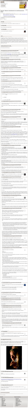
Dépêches (4, 0)
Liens (10, 0)
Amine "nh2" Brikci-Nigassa (7, 323)
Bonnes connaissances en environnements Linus (12, 11)
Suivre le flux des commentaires (5, 392)
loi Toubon (13, 16)
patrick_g (4, 51)
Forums (12, 0)
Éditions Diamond (3, 400)
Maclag (4, 92)
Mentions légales (17, 398)
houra (4, 248)
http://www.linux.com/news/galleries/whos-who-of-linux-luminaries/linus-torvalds (11, 379)
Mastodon (12, 127)
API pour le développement (18, 404)
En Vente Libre (3, 402)
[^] (1, 25)
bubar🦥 (4, 68)
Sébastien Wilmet (5, 127)
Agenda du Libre (3, 398)
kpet (3, 22)
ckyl (3, 177)
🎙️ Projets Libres (19, 0)
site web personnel (7, 51)
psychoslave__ (4, 110)
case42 (3, 36)
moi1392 (4, 46)
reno (3, 81)
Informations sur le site (18, 400)
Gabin (3, 298)
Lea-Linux (3, 404)
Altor (4, 307)
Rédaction (15, 0)
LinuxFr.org (23, 4)
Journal (2, 10)
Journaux (7, 0)
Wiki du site (17, 402)
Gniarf (3, 300)
